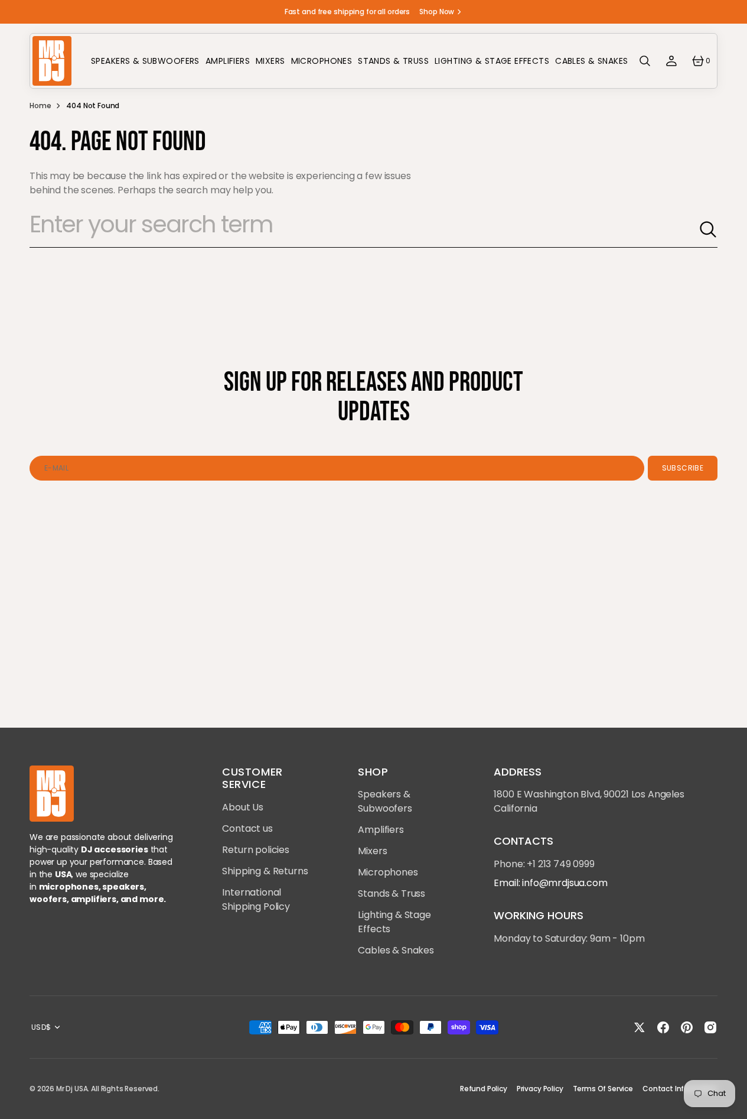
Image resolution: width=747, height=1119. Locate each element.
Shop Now (436, 12)
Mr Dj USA (72, 1089)
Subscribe (682, 468)
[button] (645, 61)
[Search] (708, 229)
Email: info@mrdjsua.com (550, 883)
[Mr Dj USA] (51, 61)
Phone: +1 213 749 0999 (544, 864)
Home (40, 105)
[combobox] (364, 229)
